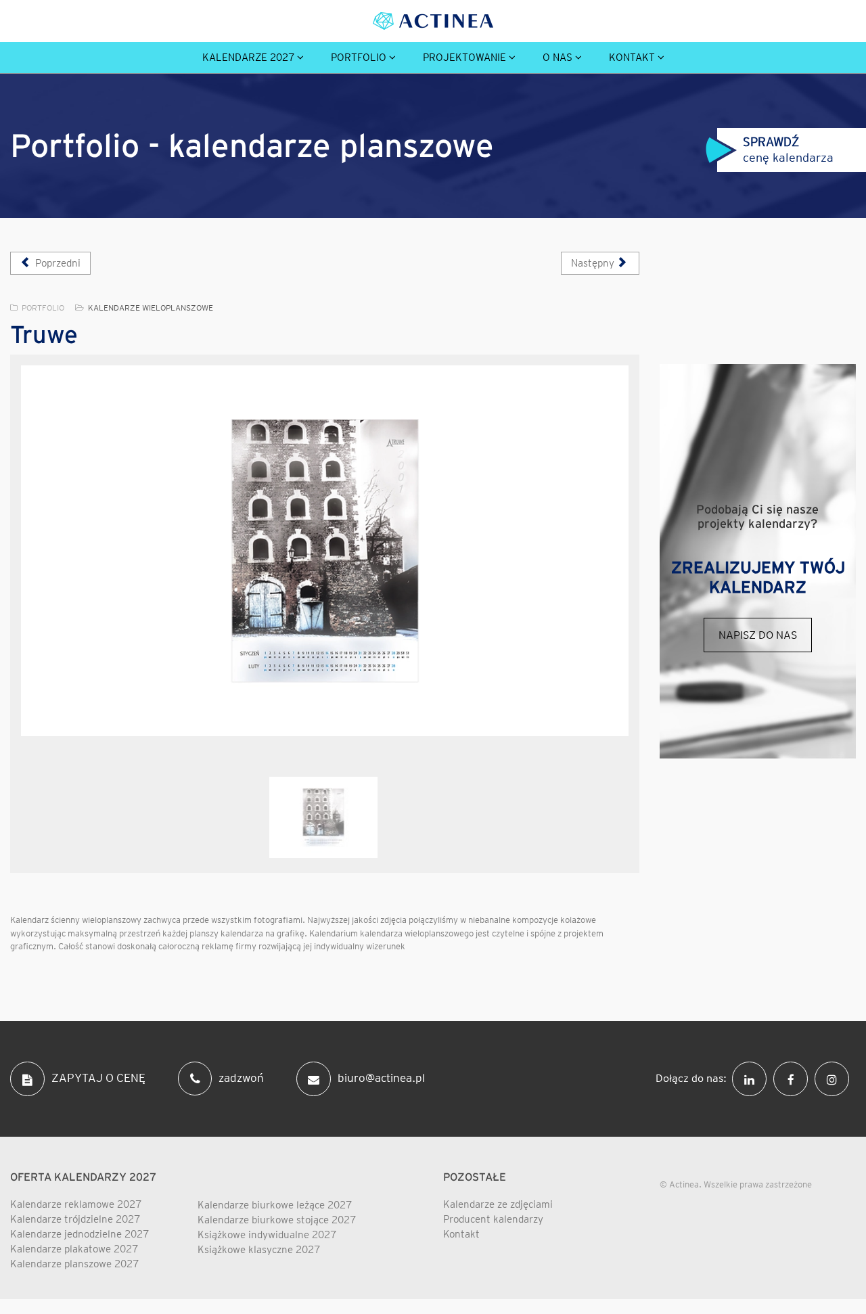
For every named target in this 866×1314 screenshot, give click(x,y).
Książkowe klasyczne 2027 (259, 1250)
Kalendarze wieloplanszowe (150, 307)
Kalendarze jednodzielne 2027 (79, 1234)
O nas (557, 57)
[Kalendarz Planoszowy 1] (325, 550)
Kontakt (632, 57)
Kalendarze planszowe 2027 (74, 1264)
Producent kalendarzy (493, 1219)
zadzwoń (241, 1078)
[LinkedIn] (752, 1078)
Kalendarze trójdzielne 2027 (75, 1219)
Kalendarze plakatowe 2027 (74, 1249)
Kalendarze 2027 (248, 57)
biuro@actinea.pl (381, 1078)
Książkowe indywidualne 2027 (267, 1235)
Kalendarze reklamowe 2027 (75, 1204)
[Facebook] (794, 1078)
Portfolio (358, 57)
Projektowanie (464, 57)
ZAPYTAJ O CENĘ (98, 1078)
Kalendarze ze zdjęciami (498, 1204)
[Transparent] (323, 817)
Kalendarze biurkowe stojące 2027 (277, 1220)
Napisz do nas (758, 635)
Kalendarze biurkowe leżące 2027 (275, 1205)
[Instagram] (835, 1078)
